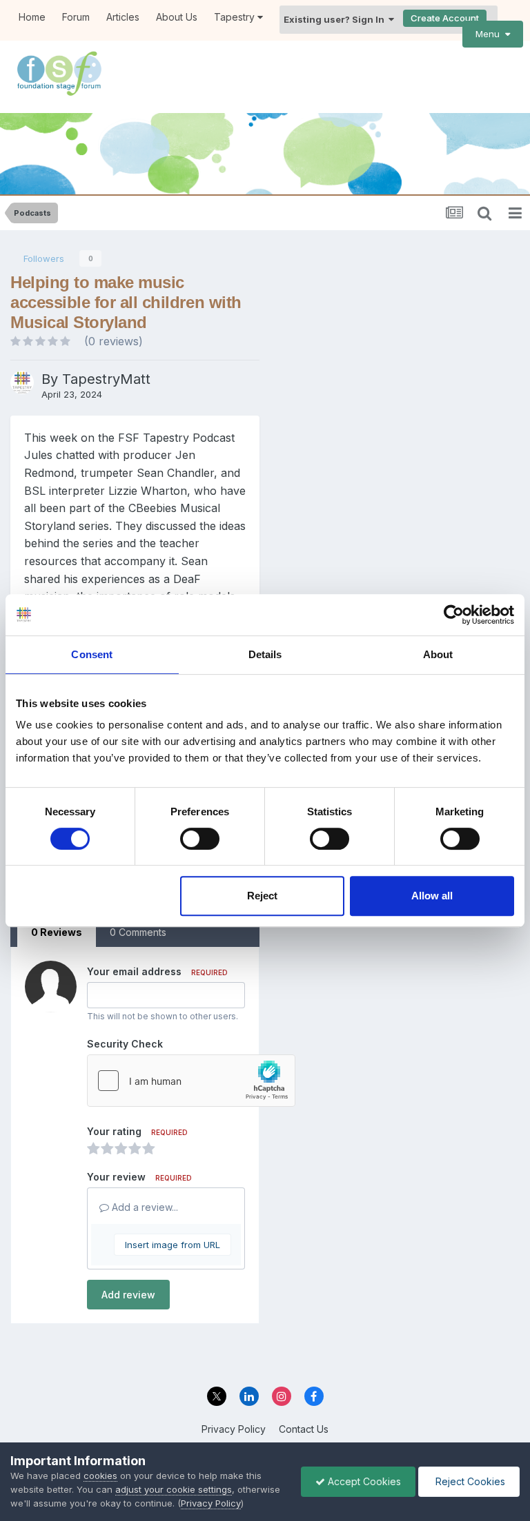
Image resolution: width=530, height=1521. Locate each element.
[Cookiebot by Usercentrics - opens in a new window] (453, 614)
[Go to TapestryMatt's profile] (22, 382)
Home (32, 17)
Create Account (445, 17)
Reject (262, 895)
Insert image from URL (172, 1244)
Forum (76, 17)
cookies (100, 1475)
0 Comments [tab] (138, 932)
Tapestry (235, 17)
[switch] (199, 839)
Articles (122, 17)
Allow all (432, 895)
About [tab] (438, 654)
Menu (490, 33)
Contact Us (303, 1429)
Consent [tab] (91, 654)
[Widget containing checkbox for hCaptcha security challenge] (191, 1080)
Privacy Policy (234, 1429)
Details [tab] (265, 654)
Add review (128, 1294)
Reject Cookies (469, 1481)
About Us (176, 17)
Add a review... (143, 1207)
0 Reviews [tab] (56, 932)
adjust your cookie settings (173, 1489)
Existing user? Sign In (336, 19)
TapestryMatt (106, 379)
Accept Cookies (363, 1481)
